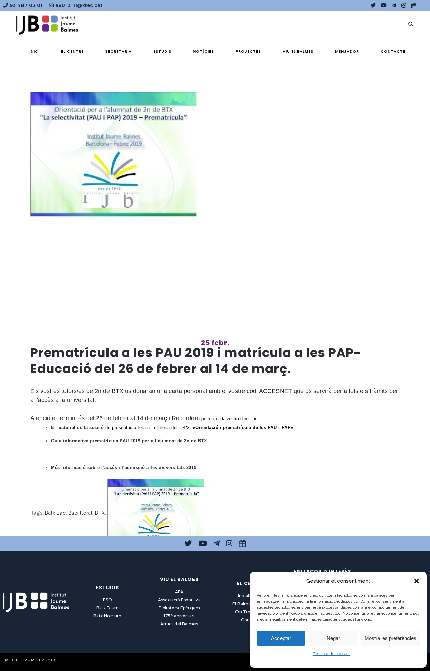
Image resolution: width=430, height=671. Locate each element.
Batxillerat (80, 513)
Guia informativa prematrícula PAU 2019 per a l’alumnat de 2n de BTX (129, 440)
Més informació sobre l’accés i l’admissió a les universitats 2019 (124, 467)
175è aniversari (179, 615)
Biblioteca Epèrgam (179, 607)
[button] (416, 581)
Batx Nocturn (107, 615)
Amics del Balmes (179, 623)
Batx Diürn (107, 607)
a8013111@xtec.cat (78, 5)
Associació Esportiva (179, 599)
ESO (107, 599)
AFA (179, 591)
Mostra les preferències (390, 638)
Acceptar (281, 638)
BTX (100, 513)
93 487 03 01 (25, 5)
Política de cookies (332, 653)
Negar (333, 638)
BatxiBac (55, 513)
